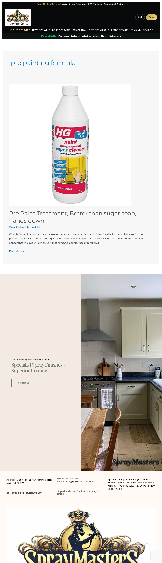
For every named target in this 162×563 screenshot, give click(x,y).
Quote (152, 17)
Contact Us (23, 383)
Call (140, 17)
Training (136, 30)
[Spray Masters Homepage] (18, 17)
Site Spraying (97, 30)
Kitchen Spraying (19, 30)
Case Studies (16, 227)
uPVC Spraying (41, 30)
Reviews (148, 30)
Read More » (16, 251)
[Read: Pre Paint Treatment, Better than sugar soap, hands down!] (81, 145)
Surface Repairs (118, 30)
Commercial (79, 30)
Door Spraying (61, 30)
